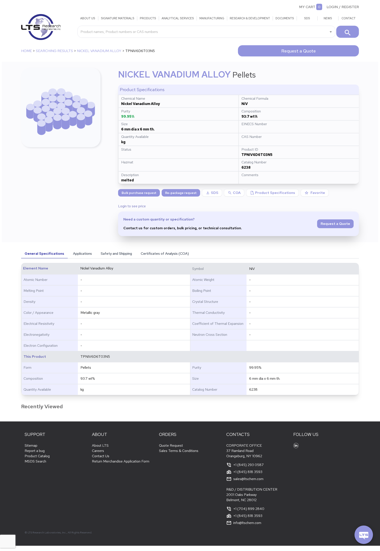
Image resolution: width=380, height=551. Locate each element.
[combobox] (203, 31)
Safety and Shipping (116, 253)
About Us (87, 18)
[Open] (331, 32)
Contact (349, 18)
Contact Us (100, 456)
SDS (307, 18)
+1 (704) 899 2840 (248, 508)
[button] (234, 193)
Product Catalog (37, 456)
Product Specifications (272, 192)
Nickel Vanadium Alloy (99, 51)
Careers (98, 450)
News (328, 18)
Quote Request (171, 445)
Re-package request (181, 193)
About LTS (100, 445)
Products (148, 18)
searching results (54, 51)
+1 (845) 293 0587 (248, 464)
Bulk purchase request (139, 193)
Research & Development (250, 18)
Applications (82, 253)
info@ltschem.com (247, 522)
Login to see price (132, 206)
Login (332, 7)
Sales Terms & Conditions (178, 450)
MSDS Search (35, 461)
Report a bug (35, 450)
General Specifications (44, 253)
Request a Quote (298, 51)
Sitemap (31, 445)
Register (350, 7)
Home (26, 51)
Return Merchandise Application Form (120, 461)
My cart (307, 7)
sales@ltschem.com (248, 479)
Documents (285, 18)
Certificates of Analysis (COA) (165, 253)
